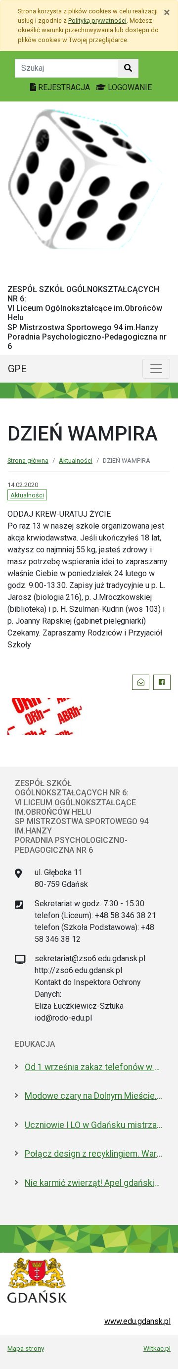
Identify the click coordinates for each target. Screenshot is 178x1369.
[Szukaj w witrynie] (128, 68)
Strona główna (27, 460)
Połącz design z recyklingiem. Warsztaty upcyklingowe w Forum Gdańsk (94, 1154)
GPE (17, 369)
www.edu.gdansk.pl (137, 1321)
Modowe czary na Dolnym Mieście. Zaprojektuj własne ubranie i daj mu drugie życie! (94, 1096)
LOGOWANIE (129, 87)
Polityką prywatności (97, 20)
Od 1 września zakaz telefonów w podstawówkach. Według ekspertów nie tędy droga (94, 1067)
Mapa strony (25, 1348)
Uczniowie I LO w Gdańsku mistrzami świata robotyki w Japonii (94, 1125)
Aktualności (75, 460)
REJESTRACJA (64, 87)
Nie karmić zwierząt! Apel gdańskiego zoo (94, 1183)
